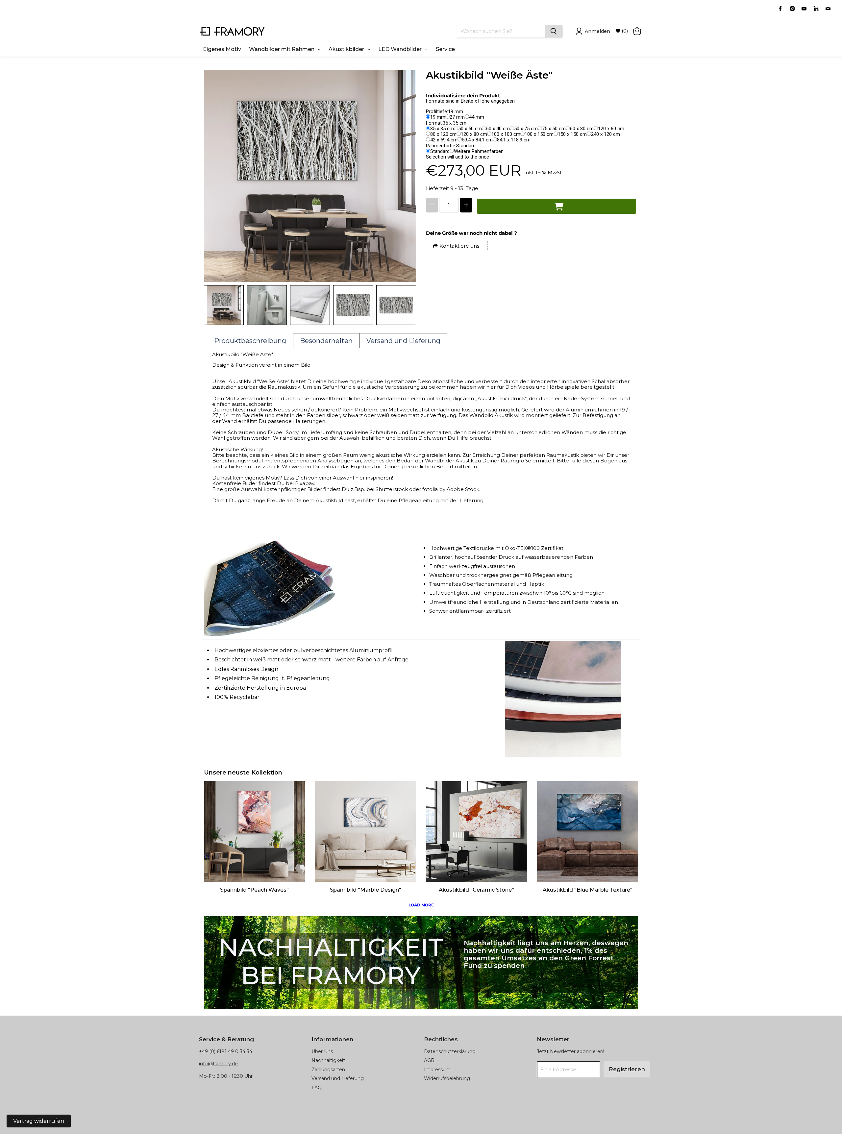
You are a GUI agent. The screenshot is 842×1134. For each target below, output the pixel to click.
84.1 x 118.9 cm (514, 140)
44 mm (476, 117)
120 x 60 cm (611, 129)
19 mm (437, 117)
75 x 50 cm (554, 129)
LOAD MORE (421, 904)
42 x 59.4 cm (444, 140)
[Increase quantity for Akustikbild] (466, 205)
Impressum (437, 1069)
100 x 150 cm (539, 134)
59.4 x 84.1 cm (477, 140)
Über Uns (322, 1051)
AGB (429, 1060)
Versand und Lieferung (337, 1078)
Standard (440, 151)
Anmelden (597, 31)
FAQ (316, 1088)
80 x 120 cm (443, 134)
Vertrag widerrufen (38, 1121)
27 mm (457, 117)
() (624, 31)
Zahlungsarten (328, 1069)
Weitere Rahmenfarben (479, 151)
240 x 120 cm (605, 134)
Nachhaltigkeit (328, 1060)
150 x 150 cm (572, 134)
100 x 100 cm (505, 134)
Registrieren (627, 1069)
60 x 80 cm (582, 129)
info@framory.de (218, 1064)
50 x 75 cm (526, 129)
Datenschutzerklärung (450, 1051)
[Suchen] (553, 31)
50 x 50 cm (470, 129)
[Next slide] (406, 305)
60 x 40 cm (498, 129)
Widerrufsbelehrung (447, 1078)
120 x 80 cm (474, 134)
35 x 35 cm (442, 129)
